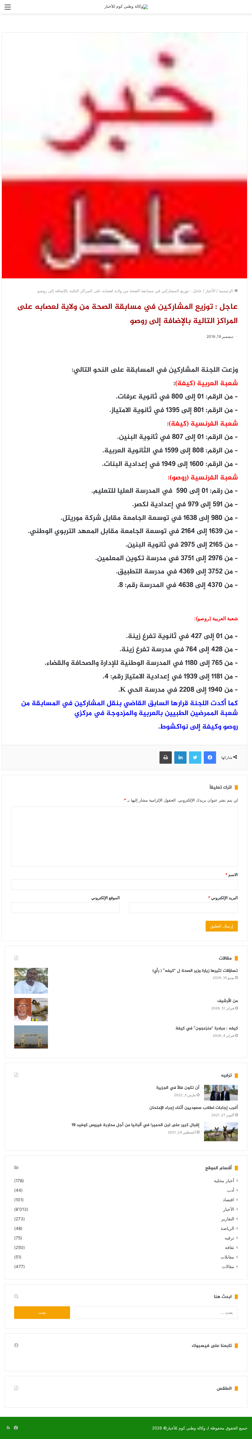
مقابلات (227, 1257)
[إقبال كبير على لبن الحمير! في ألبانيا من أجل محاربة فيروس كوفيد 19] (221, 1131)
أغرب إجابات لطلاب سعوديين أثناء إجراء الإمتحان (193, 1107)
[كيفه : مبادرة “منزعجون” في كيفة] (31, 1037)
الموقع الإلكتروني (105, 897)
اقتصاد (228, 1199)
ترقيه (229, 1237)
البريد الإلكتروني (223, 897)
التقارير (227, 1218)
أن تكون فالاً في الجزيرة (177, 1087)
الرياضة (227, 1228)
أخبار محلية (224, 1180)
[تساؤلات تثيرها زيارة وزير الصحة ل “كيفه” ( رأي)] (31, 981)
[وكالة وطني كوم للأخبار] (126, 6)
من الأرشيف (227, 1000)
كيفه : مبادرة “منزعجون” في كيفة (206, 1028)
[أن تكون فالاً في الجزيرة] (221, 1093)
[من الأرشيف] (31, 1009)
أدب (230, 1190)
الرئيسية (226, 290)
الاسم (231, 874)
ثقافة (229, 1247)
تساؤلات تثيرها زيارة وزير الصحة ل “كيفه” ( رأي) (195, 970)
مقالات (228, 1266)
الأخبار (210, 290)
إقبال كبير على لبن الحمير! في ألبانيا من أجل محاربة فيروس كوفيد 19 (135, 1125)
